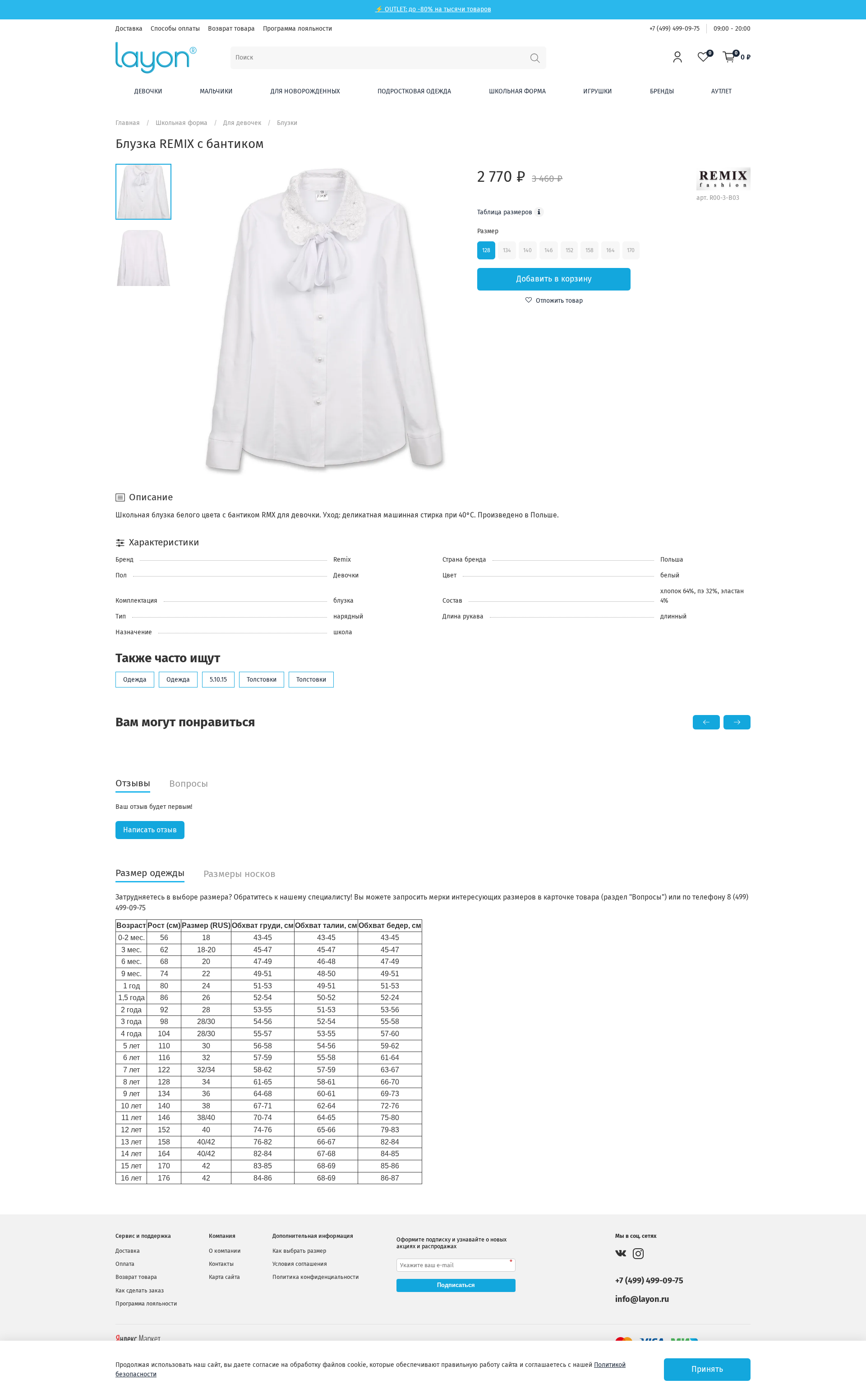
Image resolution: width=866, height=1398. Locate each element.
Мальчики (216, 91)
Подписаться (456, 1285)
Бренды (662, 91)
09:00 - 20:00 (732, 28)
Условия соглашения (299, 1263)
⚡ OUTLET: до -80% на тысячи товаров (433, 9)
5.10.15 (218, 679)
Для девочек (242, 123)
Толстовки (261, 679)
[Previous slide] (199, 319)
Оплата (124, 1263)
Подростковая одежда (414, 91)
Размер (487, 231)
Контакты (221, 1263)
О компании (225, 1250)
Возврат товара (231, 28)
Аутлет (721, 91)
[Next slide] (448, 319)
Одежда (135, 679)
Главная (127, 123)
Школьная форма (517, 91)
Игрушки (597, 91)
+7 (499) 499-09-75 (675, 28)
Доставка (129, 28)
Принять (707, 1369)
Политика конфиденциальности (315, 1276)
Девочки (148, 91)
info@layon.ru (642, 1299)
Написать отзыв (150, 830)
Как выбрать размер (299, 1250)
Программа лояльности (297, 28)
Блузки (287, 123)
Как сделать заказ (139, 1290)
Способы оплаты (175, 28)
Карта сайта (224, 1276)
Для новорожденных (305, 91)
